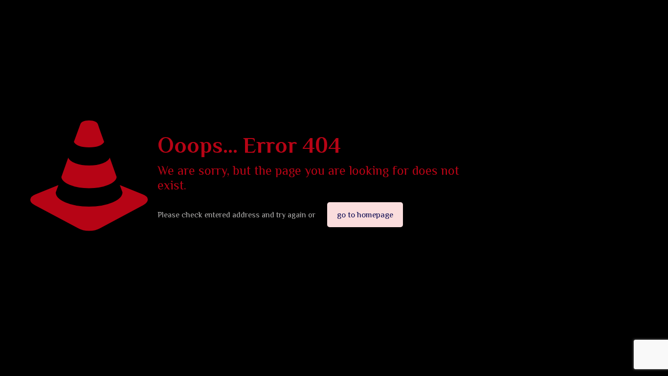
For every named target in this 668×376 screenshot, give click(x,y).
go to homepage (365, 214)
